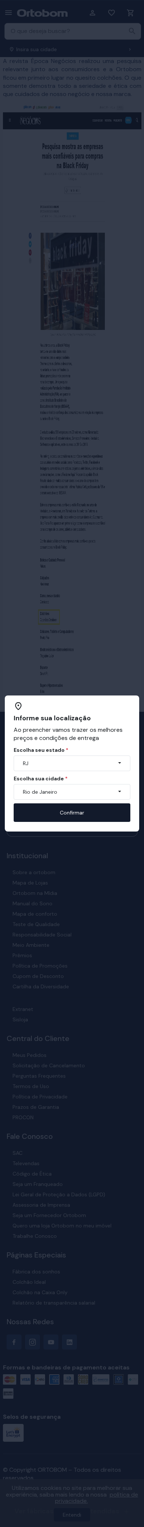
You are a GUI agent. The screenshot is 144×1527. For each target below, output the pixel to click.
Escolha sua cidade (41, 778)
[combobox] (72, 763)
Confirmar (72, 812)
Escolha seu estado (41, 750)
